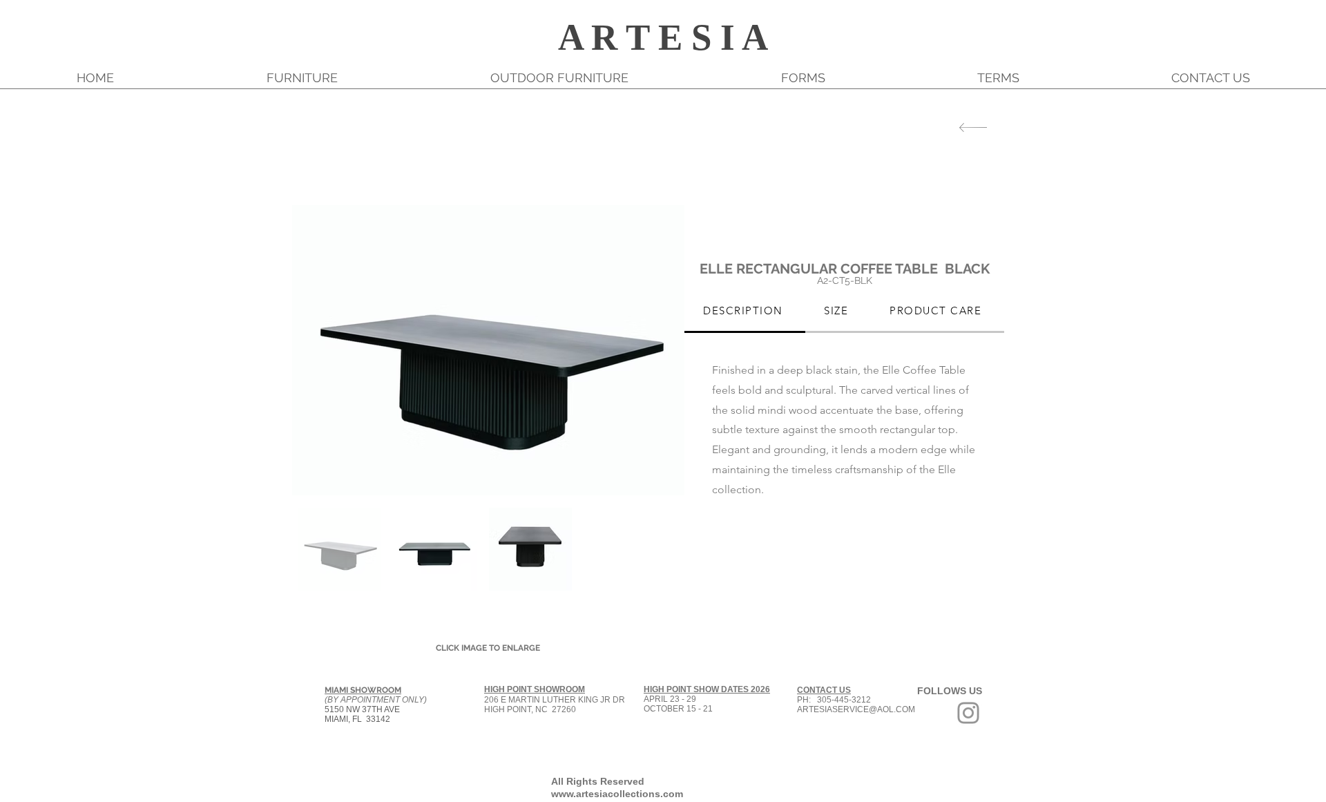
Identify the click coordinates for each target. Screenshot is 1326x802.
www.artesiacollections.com (617, 793)
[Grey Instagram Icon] (968, 712)
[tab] (744, 311)
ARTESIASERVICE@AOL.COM (856, 709)
